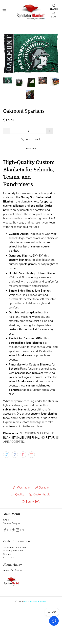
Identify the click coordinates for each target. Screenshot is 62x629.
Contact (7, 554)
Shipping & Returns (13, 550)
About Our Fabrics (12, 570)
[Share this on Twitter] (6, 454)
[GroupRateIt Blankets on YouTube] (9, 530)
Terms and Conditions (14, 547)
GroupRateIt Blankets (35, 601)
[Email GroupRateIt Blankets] (21, 530)
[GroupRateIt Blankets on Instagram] (17, 530)
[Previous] (8, 53)
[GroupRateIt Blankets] (31, 11)
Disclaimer (8, 557)
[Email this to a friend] (31, 454)
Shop (6, 519)
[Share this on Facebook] (15, 454)
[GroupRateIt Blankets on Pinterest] (13, 530)
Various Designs (11, 523)
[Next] (53, 53)
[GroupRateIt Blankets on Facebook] (5, 530)
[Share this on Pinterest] (23, 454)
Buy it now (31, 148)
